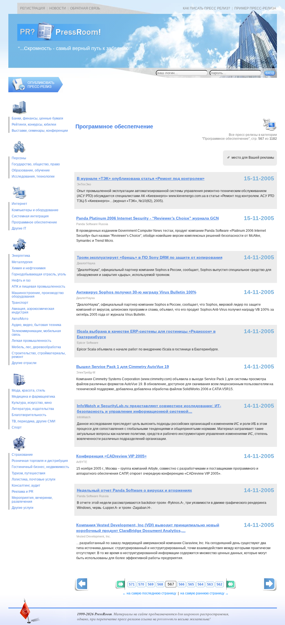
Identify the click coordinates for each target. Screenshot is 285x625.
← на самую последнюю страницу (149, 593)
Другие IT (19, 228)
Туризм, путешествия (28, 473)
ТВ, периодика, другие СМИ (33, 421)
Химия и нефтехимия (29, 268)
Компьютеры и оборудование (35, 210)
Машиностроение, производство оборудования (38, 294)
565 (191, 584)
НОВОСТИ (57, 8)
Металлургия (22, 262)
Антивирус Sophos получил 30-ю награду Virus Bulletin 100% (136, 292)
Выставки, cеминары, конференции (40, 131)
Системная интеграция (30, 216)
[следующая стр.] (81, 584)
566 (182, 584)
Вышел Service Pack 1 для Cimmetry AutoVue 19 (122, 366)
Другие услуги (22, 508)
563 (210, 584)
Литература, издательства (33, 409)
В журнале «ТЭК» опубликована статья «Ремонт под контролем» (141, 178)
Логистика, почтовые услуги (33, 479)
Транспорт (20, 303)
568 (160, 584)
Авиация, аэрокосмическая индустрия (33, 310)
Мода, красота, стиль (28, 390)
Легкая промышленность (31, 341)
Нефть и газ (21, 280)
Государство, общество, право (36, 164)
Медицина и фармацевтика (33, 397)
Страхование (22, 455)
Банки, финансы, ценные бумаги (37, 118)
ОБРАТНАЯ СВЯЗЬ (85, 8)
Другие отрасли (24, 363)
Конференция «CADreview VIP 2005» (111, 456)
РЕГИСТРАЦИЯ (32, 8)
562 (219, 584)
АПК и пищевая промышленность (38, 286)
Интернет (19, 204)
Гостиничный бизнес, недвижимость (40, 467)
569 (151, 584)
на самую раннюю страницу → (204, 593)
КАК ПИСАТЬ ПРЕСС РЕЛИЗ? (206, 8)
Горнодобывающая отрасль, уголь (39, 274)
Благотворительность (29, 415)
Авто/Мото (20, 319)
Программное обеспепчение (34, 222)
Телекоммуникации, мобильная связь (36, 333)
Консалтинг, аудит (26, 485)
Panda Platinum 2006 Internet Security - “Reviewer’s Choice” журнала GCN (147, 218)
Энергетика (21, 256)
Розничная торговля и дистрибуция (40, 461)
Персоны (19, 158)
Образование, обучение (31, 170)
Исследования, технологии (33, 176)
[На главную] (63, 40)
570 (141, 584)
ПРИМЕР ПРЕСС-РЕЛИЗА (255, 8)
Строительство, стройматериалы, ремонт (39, 355)
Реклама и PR (22, 492)
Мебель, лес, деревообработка (36, 347)
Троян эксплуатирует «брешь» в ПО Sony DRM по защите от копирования (149, 257)
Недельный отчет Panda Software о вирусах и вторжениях (134, 490)
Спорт (17, 427)
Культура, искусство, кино (32, 403)
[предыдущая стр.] (270, 584)
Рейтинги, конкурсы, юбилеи (34, 124)
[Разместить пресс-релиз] (35, 91)
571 (132, 584)
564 (200, 584)
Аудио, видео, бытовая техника (36, 325)
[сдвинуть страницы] (120, 584)
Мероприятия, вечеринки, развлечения (32, 499)
